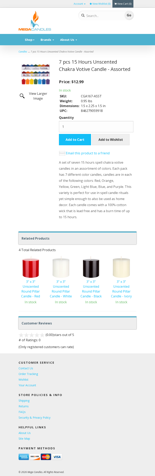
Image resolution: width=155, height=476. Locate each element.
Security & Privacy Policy (34, 417)
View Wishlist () (101, 3)
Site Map (24, 438)
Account (79, 3)
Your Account (27, 385)
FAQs (22, 412)
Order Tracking (28, 374)
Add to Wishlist (110, 139)
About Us (67, 40)
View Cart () (124, 3)
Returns (24, 406)
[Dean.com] (41, 21)
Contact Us (26, 368)
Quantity (66, 117)
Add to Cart (75, 139)
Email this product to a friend (88, 153)
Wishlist (23, 379)
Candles (23, 51)
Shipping (24, 400)
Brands (46, 40)
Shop (28, 40)
